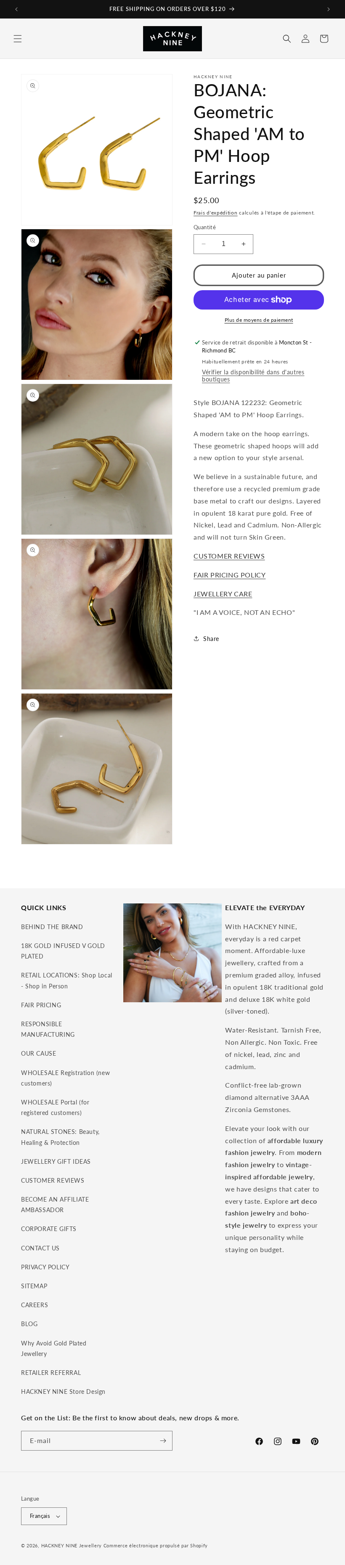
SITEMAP (34, 1286)
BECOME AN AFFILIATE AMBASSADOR (55, 1204)
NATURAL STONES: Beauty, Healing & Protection (60, 1137)
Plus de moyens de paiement (259, 320)
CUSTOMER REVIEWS (229, 556)
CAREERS (34, 1304)
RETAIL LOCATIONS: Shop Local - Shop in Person (66, 980)
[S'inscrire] (163, 1441)
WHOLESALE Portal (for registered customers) (55, 1107)
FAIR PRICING (41, 1005)
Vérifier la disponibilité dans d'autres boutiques (253, 375)
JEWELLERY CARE (223, 594)
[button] (17, 38)
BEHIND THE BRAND (52, 926)
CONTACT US (40, 1248)
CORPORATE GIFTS (49, 1228)
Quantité (205, 227)
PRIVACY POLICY (45, 1267)
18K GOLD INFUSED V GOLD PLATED (63, 951)
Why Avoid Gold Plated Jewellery (54, 1348)
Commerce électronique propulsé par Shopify (156, 1545)
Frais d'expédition (216, 212)
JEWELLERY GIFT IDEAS (56, 1161)
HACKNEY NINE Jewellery (71, 1545)
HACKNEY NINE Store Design (63, 1391)
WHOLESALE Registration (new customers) (65, 1078)
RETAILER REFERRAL (51, 1372)
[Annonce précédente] (16, 9)
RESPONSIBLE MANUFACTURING (48, 1029)
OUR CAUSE (38, 1053)
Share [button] (211, 638)
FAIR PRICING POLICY (229, 575)
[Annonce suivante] (328, 9)
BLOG (29, 1323)
